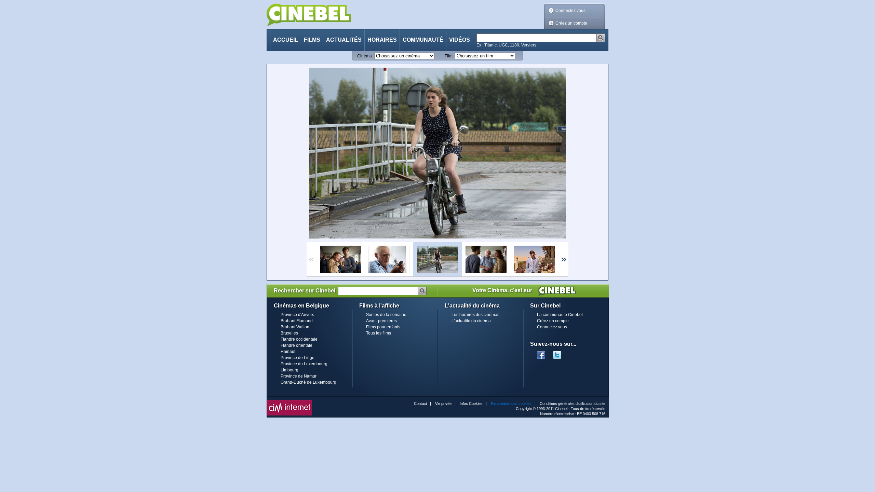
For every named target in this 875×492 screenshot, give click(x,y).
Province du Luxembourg (304, 363)
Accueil (285, 40)
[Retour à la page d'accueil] (309, 14)
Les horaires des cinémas (475, 314)
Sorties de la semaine (386, 314)
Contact (420, 403)
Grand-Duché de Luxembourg (308, 382)
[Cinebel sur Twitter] (560, 353)
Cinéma (364, 56)
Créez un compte (571, 23)
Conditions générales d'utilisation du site (572, 403)
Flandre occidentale (299, 339)
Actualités (344, 40)
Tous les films (378, 333)
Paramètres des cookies (511, 403)
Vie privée (443, 403)
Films (312, 40)
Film (449, 56)
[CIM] (289, 402)
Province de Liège (297, 357)
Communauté (423, 40)
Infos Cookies (471, 403)
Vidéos (459, 40)
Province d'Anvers (297, 314)
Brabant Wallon (295, 327)
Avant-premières (381, 320)
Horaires (382, 40)
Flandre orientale (296, 345)
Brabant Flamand (297, 320)
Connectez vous (570, 10)
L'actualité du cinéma (471, 320)
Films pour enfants (383, 327)
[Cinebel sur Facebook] (541, 353)
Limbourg (289, 370)
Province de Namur (299, 376)
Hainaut (288, 351)
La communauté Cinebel (560, 314)
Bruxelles (289, 333)
